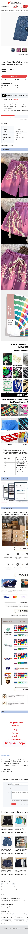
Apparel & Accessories (9, 10)
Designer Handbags (5, 886)
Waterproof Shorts (7, 920)
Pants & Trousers (19, 10)
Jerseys (16, 889)
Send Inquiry (14, 76)
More (2, 923)
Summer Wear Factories (8, 917)
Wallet (16, 886)
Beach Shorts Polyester (19, 920)
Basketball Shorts (20, 917)
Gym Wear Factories (7, 914)
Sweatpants (4, 892)
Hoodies (3, 889)
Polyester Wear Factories (20, 914)
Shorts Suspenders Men (8, 907)
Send (14, 804)
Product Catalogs (22, 884)
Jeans (16, 892)
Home (2, 10)
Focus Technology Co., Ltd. (18, 928)
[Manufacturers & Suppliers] (14, 2)
